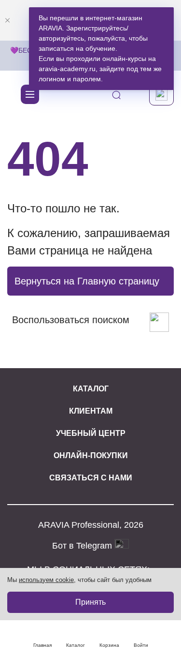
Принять (90, 602)
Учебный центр (90, 433)
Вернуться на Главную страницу (86, 281)
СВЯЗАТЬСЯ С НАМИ (90, 478)
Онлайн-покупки (91, 455)
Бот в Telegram (83, 546)
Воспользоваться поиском (70, 319)
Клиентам (90, 411)
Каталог (91, 389)
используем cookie (46, 579)
